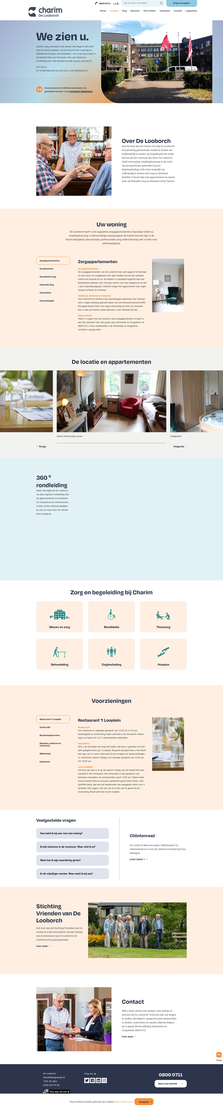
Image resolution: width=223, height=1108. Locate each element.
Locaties (114, 10)
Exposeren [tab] (45, 761)
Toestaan (144, 1101)
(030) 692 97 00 (51, 1085)
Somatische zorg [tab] (48, 276)
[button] (112, 312)
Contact (178, 10)
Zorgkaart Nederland (81, 91)
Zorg (124, 10)
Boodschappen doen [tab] (50, 735)
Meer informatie (124, 1101)
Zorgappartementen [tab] (50, 260)
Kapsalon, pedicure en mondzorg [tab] (50, 744)
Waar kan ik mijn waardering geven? (60, 860)
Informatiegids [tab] (47, 300)
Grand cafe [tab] (45, 727)
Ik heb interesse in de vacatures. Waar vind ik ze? (67, 846)
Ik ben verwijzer (181, 3)
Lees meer (42, 946)
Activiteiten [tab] (45, 292)
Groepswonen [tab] (46, 268)
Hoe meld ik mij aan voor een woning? (61, 833)
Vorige (42, 446)
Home (103, 10)
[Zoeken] (161, 3)
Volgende (178, 446)
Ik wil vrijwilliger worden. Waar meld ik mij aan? (66, 873)
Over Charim (149, 10)
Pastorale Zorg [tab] (47, 284)
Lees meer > (137, 859)
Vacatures (165, 10)
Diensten (135, 10)
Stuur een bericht (167, 1083)
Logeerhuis (191, 10)
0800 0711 (104, 3)
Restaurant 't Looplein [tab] (50, 719)
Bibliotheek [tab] (45, 753)
